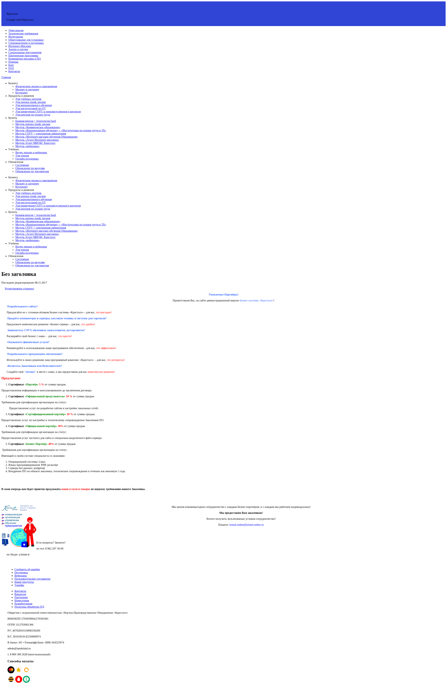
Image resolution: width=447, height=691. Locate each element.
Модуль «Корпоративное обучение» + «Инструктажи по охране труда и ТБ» (60, 130)
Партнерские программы (23, 55)
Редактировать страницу (19, 288)
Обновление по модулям (30, 168)
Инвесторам (21, 600)
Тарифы (19, 585)
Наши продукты (24, 581)
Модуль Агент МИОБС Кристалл (35, 143)
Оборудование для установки (25, 39)
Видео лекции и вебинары (31, 152)
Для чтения (22, 155)
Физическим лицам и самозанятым (36, 86)
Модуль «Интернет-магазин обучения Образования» (46, 136)
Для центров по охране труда (32, 114)
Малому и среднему (27, 89)
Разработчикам (23, 603)
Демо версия (15, 30)
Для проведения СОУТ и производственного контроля (48, 111)
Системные (22, 165)
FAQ (11, 68)
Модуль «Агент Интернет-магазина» (37, 139)
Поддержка (21, 572)
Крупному (21, 92)
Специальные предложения (24, 52)
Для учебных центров (28, 98)
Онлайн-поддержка (27, 158)
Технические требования (23, 33)
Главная (6, 77)
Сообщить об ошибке (27, 569)
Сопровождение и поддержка (26, 42)
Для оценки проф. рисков (30, 102)
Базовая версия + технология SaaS (35, 120)
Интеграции (15, 36)
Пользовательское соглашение (32, 578)
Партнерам (21, 597)
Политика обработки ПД (29, 606)
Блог (11, 65)
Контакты (14, 71)
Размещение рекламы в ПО (24, 58)
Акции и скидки (18, 49)
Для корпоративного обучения (33, 105)
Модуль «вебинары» (27, 146)
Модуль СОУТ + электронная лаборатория (40, 133)
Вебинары (20, 575)
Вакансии (20, 594)
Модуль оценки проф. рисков (32, 124)
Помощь (13, 61)
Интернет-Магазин (19, 46)
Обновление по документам (32, 171)
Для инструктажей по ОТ (30, 108)
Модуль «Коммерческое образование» (37, 127)
